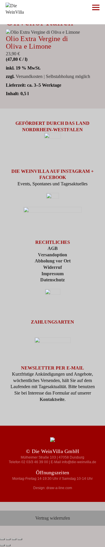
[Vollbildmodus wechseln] (8, 539)
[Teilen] (14, 539)
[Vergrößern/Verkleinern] (2, 539)
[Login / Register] (61, 8)
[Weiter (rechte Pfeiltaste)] (8, 545)
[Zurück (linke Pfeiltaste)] (2, 545)
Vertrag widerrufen (52, 518)
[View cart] (79, 8)
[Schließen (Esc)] (20, 539)
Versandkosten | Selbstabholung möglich (53, 76)
